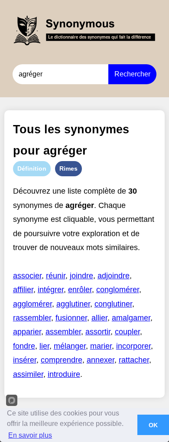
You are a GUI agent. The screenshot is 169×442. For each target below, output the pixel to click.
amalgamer (131, 317)
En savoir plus (30, 435)
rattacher (134, 360)
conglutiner (113, 304)
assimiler (28, 374)
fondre (24, 346)
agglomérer (32, 304)
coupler (127, 331)
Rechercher (132, 74)
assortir (97, 331)
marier (101, 346)
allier (99, 317)
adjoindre (114, 275)
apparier (27, 331)
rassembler (32, 317)
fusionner (71, 317)
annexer (100, 360)
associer (27, 275)
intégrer (51, 289)
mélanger (70, 346)
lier (44, 346)
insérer (24, 360)
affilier (23, 289)
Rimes (68, 168)
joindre (81, 275)
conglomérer (117, 289)
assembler (63, 331)
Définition (31, 168)
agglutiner (73, 304)
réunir (55, 275)
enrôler (80, 289)
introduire (64, 374)
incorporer (133, 346)
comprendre (61, 360)
